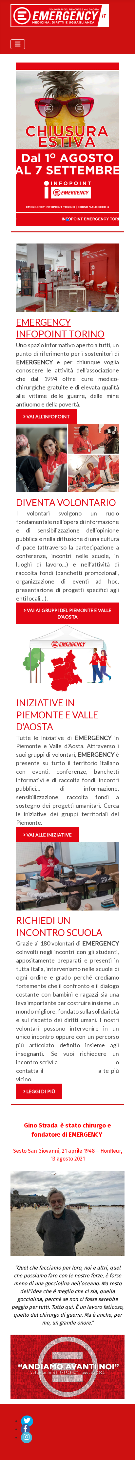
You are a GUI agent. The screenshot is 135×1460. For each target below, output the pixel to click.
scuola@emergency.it (86, 1062)
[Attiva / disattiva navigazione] (17, 44)
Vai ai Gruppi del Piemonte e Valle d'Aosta (68, 613)
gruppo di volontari (70, 1070)
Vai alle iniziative (49, 835)
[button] (67, 220)
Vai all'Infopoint (48, 416)
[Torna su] (123, 1448)
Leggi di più (40, 1091)
